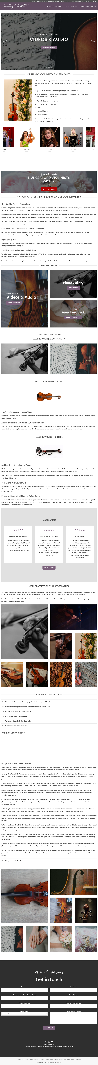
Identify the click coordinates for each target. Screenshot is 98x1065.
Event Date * (73, 987)
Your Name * (24, 987)
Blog (62, 1)
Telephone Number (24, 1003)
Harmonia (83, 149)
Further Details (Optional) (73, 1011)
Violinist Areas (41, 1)
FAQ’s (67, 1)
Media (67, 6)
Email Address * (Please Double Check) (24, 995)
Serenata (37, 149)
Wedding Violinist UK (54, 6)
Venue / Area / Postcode (73, 1003)
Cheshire (64, 1046)
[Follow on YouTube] (95, 1)
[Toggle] (3, 702)
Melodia (14, 149)
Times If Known (73, 995)
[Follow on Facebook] (92, 1)
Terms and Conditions (77, 1)
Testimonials (84, 6)
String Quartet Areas (53, 1)
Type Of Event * (24, 1011)
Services (74, 6)
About (33, 1)
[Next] (93, 41)
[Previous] (5, 41)
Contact (88, 1)
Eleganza (60, 149)
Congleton (59, 1046)
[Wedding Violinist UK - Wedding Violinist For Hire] (20, 6)
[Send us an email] (93, 1)
